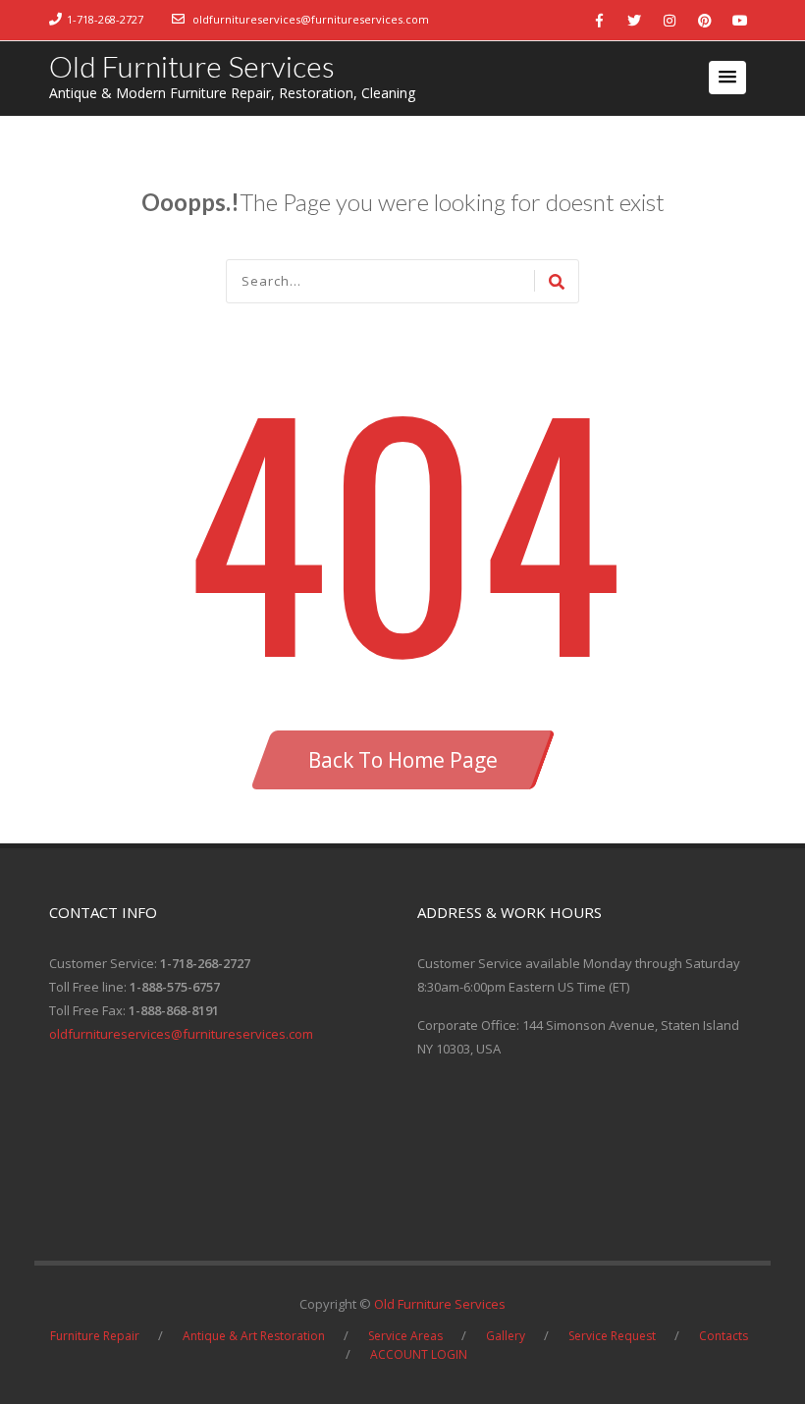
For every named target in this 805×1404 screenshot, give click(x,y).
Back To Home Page (403, 760)
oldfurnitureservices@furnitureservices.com (310, 19)
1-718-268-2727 (105, 19)
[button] (727, 77)
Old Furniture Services (192, 65)
